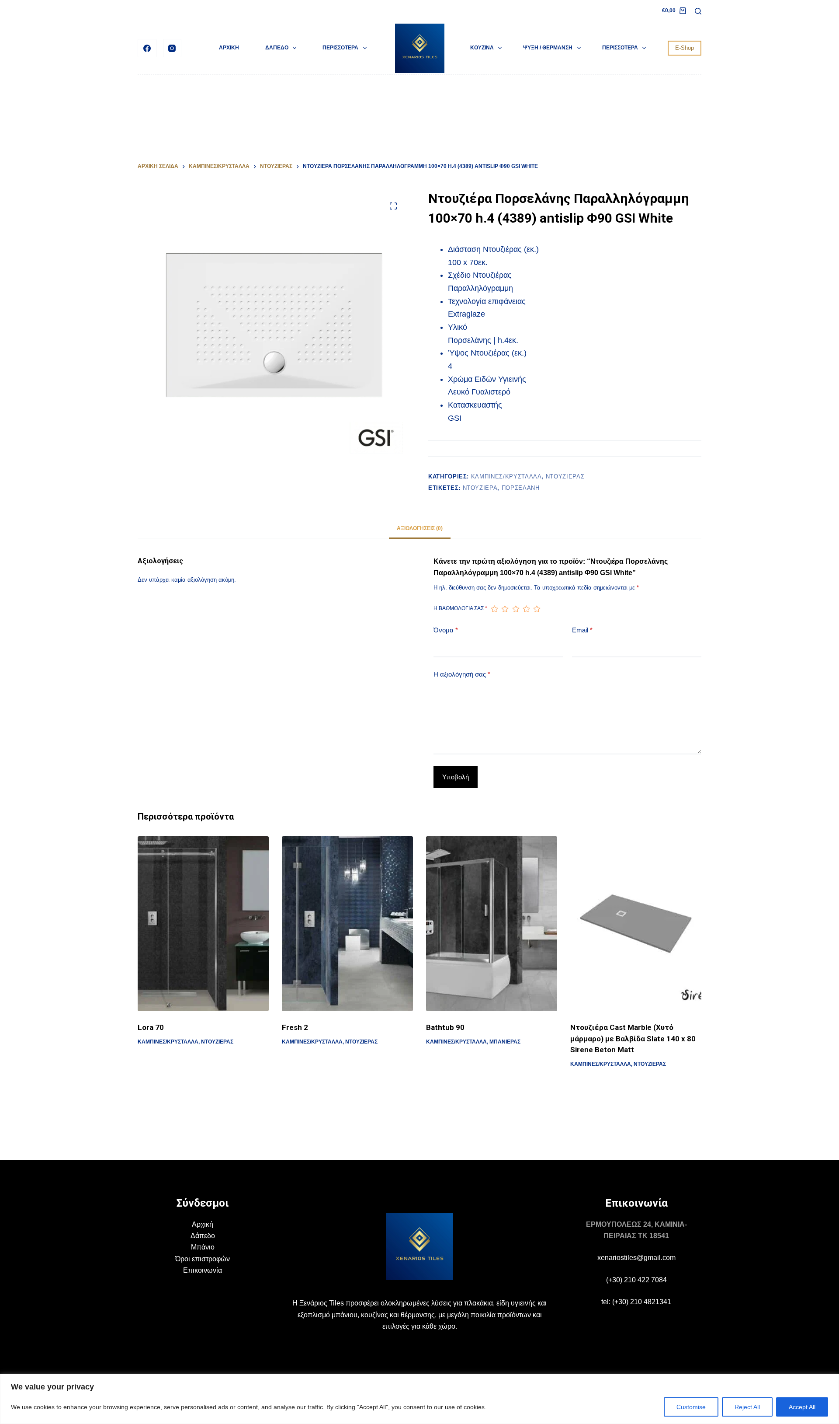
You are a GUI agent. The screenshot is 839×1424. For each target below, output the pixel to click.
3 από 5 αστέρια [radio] (515, 608)
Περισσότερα (340, 48)
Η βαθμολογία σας (460, 608)
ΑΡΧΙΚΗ (229, 48)
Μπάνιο (203, 1247)
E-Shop (684, 48)
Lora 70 (151, 1027)
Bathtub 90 (445, 1027)
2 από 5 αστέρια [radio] (504, 608)
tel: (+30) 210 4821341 (636, 1301)
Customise (691, 1406)
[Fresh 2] (347, 923)
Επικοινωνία (202, 1270)
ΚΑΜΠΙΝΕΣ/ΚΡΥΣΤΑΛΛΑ (506, 476)
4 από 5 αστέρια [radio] (526, 608)
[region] (419, 1399)
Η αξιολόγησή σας (461, 674)
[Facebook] (147, 48)
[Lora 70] (203, 923)
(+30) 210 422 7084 (636, 1280)
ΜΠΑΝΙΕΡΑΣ (504, 1042)
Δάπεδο (203, 1235)
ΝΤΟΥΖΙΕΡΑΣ (565, 476)
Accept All (802, 1406)
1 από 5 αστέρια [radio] (494, 608)
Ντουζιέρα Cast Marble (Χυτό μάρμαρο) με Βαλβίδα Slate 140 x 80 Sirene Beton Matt (633, 1038)
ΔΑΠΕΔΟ (276, 48)
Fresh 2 (295, 1027)
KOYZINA (482, 48)
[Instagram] (172, 48)
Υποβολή (455, 777)
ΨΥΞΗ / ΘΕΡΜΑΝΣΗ (547, 48)
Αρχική (202, 1224)
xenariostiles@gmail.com (636, 1257)
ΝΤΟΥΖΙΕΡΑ (480, 488)
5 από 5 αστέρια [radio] (536, 608)
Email (582, 630)
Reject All (747, 1406)
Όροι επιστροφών (202, 1259)
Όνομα (445, 630)
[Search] (698, 11)
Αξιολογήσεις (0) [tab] (420, 528)
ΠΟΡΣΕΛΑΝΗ (521, 488)
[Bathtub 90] (491, 923)
